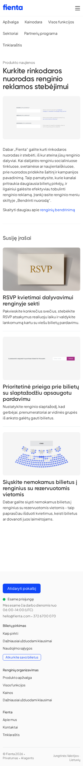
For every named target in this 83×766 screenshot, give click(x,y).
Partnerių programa (40, 33)
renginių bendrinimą (57, 209)
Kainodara (33, 21)
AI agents (27, 758)
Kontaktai (10, 727)
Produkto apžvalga (17, 677)
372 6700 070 (44, 616)
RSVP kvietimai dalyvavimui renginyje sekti (38, 300)
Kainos (8, 692)
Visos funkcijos (61, 21)
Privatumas (10, 758)
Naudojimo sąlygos (17, 648)
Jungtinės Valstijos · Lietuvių (66, 758)
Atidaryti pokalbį (21, 588)
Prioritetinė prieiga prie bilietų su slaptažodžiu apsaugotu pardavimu (41, 392)
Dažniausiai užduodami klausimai (27, 641)
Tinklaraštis (11, 735)
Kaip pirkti (10, 633)
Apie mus (10, 719)
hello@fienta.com (16, 616)
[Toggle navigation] (77, 8)
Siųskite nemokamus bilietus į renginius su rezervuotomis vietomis (40, 488)
